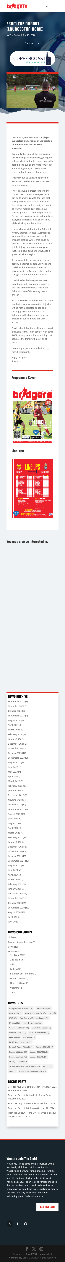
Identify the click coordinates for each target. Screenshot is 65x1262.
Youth (13, 992)
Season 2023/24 (39, 1052)
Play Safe (14, 1037)
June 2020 (13, 921)
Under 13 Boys (17, 978)
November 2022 (16, 799)
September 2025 (16, 701)
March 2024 (14, 729)
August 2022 (14, 814)
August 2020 (14, 912)
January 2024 (14, 739)
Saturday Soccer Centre (22, 973)
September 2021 (16, 860)
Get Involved (47, 1206)
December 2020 (16, 893)
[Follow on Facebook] (17, 1223)
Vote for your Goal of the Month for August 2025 (31, 562)
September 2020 (16, 907)
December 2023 (16, 743)
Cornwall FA (15, 1013)
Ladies (13, 969)
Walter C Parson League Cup (32, 1071)
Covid (11, 946)
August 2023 (14, 762)
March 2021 (14, 879)
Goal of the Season (41, 1027)
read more (15, 582)
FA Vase (14, 1023)
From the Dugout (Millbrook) (22, 1108)
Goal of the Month (19, 1027)
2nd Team (15, 959)
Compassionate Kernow (20, 942)
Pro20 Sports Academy (20, 1042)
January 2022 (14, 842)
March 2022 (14, 832)
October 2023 (15, 753)
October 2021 (15, 856)
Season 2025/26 (38, 1057)
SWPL (47, 1066)
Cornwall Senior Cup (35, 1013)
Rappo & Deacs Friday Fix (21, 1047)
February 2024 (15, 734)
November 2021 (16, 851)
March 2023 (14, 781)
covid (52, 1013)
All (11, 964)
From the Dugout (32, 1023)
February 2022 (15, 837)
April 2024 (13, 724)
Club (10, 937)
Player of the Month (39, 1032)
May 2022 (13, 823)
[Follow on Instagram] (25, 1223)
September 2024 (16, 715)
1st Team (15, 954)
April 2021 (13, 874)
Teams (11, 951)
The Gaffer (15, 35)
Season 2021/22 (44, 1047)
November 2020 (16, 898)
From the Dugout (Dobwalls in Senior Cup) (29, 606)
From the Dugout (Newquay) (28, 652)
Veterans (14, 987)
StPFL (23, 1061)
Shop (12, 1061)
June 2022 (13, 818)
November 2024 (16, 706)
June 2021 (13, 870)
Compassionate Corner (21, 1008)
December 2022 (16, 795)
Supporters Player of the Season (24, 1066)
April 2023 (13, 776)
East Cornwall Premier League (34, 1018)
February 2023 (15, 785)
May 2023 (13, 771)
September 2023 (16, 757)
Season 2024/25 (18, 1057)
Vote (12, 1071)
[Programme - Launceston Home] (32, 443)
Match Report (17, 1032)
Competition (43, 1008)
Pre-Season (29, 1037)
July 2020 (12, 916)
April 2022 (13, 828)
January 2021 (14, 888)
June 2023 (13, 767)
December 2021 (16, 846)
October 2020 (15, 902)
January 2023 (14, 790)
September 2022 (16, 809)
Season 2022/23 (18, 1052)
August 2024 (14, 720)
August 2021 (14, 865)
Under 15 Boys (17, 983)
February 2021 (15, 884)
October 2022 (15, 804)
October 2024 (15, 710)
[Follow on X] (9, 1223)
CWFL (13, 1018)
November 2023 (16, 748)
